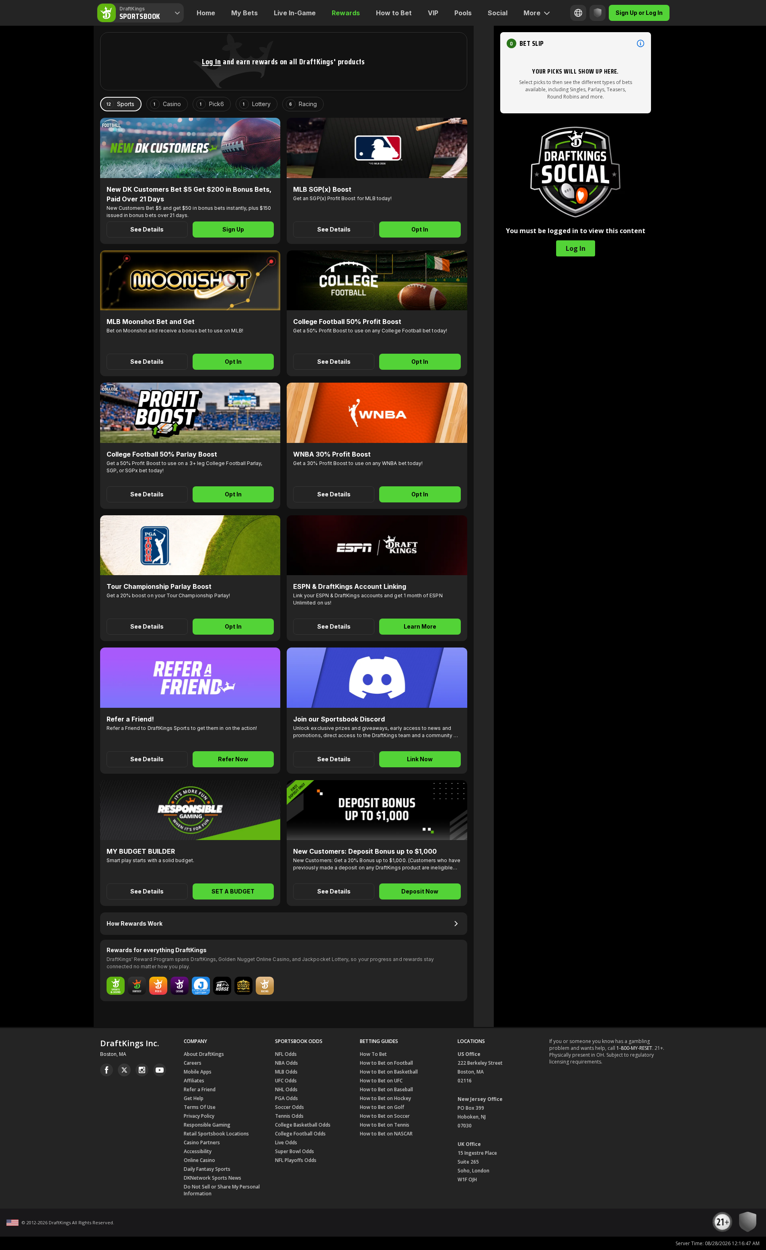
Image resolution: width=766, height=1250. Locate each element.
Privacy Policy (199, 1116)
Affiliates (194, 1080)
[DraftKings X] (124, 1070)
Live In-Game (295, 13)
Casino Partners (202, 1142)
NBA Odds (286, 1062)
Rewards (346, 13)
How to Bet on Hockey (385, 1098)
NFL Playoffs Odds (295, 1160)
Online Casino (199, 1160)
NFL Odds (286, 1054)
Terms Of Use (200, 1107)
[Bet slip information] (641, 43)
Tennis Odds (289, 1116)
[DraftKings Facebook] (106, 1070)
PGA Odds (286, 1098)
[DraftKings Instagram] (142, 1070)
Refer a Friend (200, 1089)
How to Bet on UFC (381, 1080)
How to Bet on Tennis (384, 1124)
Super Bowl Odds (294, 1151)
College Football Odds (300, 1133)
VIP (433, 13)
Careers (192, 1062)
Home (206, 13)
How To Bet (373, 1054)
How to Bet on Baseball (386, 1089)
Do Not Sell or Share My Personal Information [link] (222, 1190)
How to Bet (394, 13)
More (532, 13)
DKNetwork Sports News (212, 1177)
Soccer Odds (289, 1107)
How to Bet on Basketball (389, 1071)
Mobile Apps (198, 1071)
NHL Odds (286, 1089)
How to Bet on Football (386, 1062)
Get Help (193, 1098)
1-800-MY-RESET (634, 1048)
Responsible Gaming (207, 1124)
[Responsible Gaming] (597, 13)
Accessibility (198, 1151)
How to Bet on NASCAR (386, 1133)
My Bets (244, 13)
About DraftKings (204, 1054)
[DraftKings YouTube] (159, 1070)
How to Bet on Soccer (385, 1116)
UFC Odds (286, 1080)
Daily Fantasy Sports (207, 1169)
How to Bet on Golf (382, 1107)
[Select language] (578, 13)
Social (497, 13)
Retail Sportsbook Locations (216, 1133)
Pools (463, 13)
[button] (211, 61)
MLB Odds (286, 1071)
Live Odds (286, 1142)
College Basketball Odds (303, 1124)
